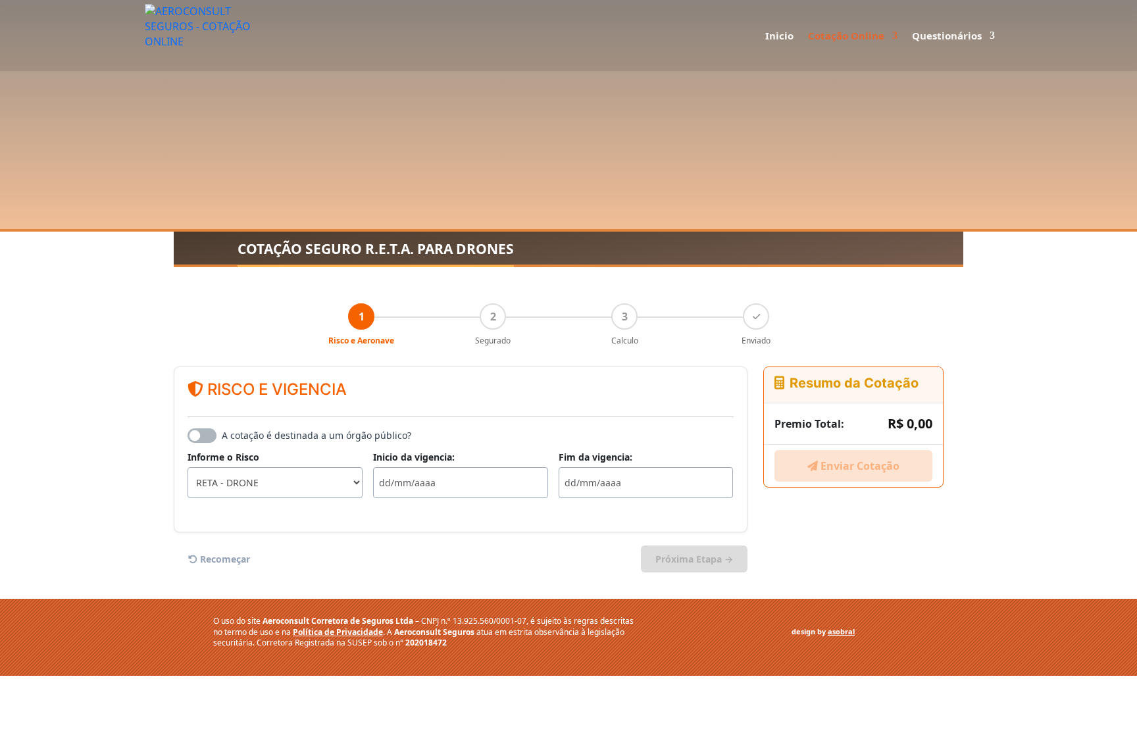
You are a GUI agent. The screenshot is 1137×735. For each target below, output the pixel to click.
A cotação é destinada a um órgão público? (316, 435)
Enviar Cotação (858, 466)
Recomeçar (223, 559)
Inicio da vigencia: (414, 457)
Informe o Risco (223, 457)
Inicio (779, 36)
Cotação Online (846, 36)
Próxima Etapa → (694, 559)
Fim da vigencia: (595, 457)
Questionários (947, 36)
